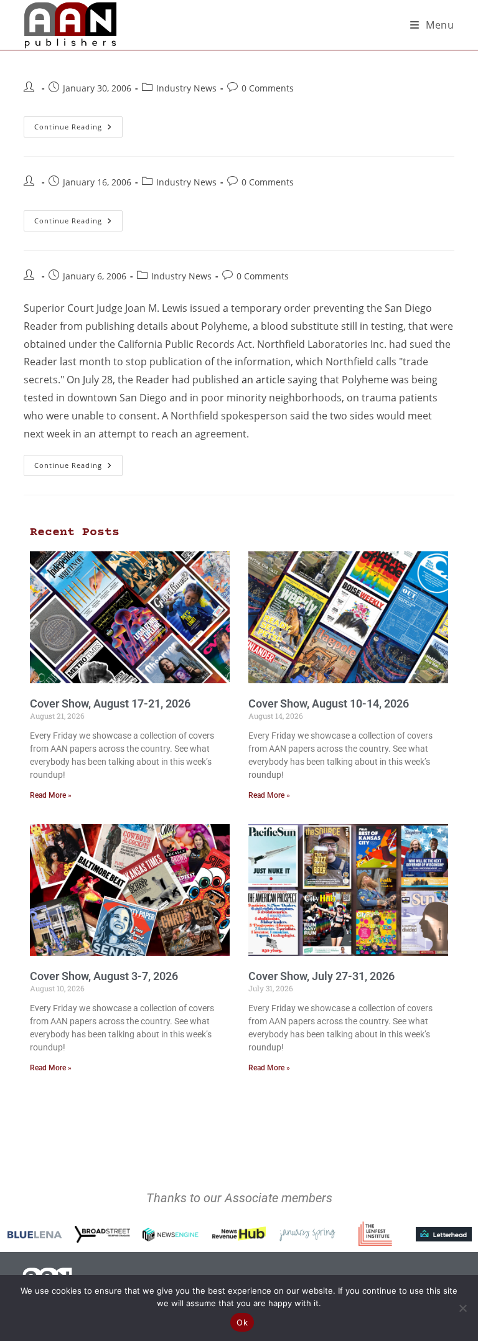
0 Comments (267, 88)
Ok (242, 1322)
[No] (462, 1308)
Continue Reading (78, 123)
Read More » (51, 795)
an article (263, 379)
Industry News (186, 88)
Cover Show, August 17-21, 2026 (110, 703)
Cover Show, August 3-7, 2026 (104, 976)
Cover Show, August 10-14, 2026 (328, 703)
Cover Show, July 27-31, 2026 (321, 976)
